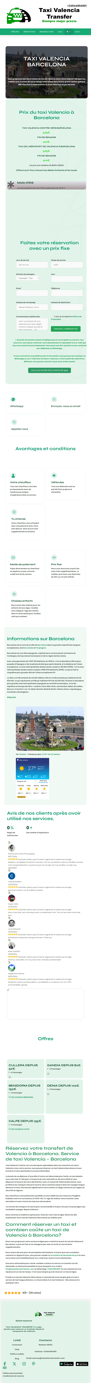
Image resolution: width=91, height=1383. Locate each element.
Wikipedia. (11, 697)
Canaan (22, 754)
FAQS (60, 32)
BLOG (77, 32)
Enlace (57, 754)
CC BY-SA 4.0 (47, 754)
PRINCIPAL (15, 32)
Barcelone (42, 645)
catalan (30, 648)
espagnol (41, 648)
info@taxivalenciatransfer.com (20, 1269)
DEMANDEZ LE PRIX (47, 32)
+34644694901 (77, 6)
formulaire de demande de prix (64, 1255)
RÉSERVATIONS (29, 32)
